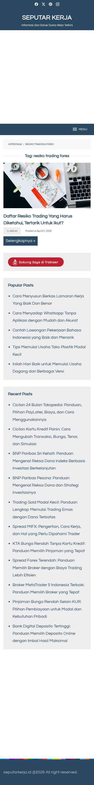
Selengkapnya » (20, 241)
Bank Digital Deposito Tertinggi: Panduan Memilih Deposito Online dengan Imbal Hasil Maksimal (44, 633)
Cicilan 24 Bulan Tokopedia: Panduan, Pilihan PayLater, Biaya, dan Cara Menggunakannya (47, 412)
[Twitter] (43, 5)
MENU (83, 129)
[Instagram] (57, 5)
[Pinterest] (50, 5)
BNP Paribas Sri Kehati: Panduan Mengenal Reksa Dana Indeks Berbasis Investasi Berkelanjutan (49, 460)
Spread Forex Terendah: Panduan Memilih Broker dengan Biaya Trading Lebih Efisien (47, 567)
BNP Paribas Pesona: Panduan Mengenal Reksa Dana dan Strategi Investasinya (46, 485)
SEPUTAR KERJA (47, 17)
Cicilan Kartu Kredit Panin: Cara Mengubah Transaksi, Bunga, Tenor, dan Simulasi (45, 436)
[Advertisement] (47, 77)
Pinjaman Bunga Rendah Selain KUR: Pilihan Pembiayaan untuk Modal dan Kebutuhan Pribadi (47, 609)
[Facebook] (36, 5)
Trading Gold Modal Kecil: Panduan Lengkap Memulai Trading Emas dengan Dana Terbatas (45, 509)
